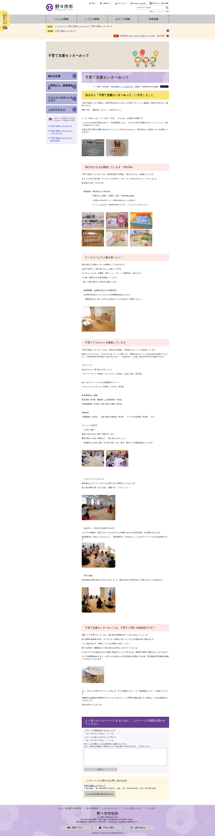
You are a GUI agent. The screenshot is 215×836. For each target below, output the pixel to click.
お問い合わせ (139, 827)
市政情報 (154, 19)
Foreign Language (139, 3)
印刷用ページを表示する (123, 87)
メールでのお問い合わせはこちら (99, 794)
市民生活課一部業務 (116, 822)
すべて (153, 11)
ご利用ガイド (106, 3)
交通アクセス (77, 827)
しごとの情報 (92, 19)
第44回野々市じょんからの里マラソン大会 (137, 36)
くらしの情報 (61, 19)
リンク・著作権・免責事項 (70, 808)
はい (88, 733)
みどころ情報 (123, 19)
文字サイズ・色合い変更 (160, 3)
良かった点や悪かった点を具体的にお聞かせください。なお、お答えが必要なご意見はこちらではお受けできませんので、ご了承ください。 (118, 745)
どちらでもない (99, 733)
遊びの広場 (54, 76)
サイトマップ (122, 3)
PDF (167, 11)
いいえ (110, 733)
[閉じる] (168, 36)
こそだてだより (56, 109)
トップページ (60, 26)
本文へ (93, 3)
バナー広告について (133, 808)
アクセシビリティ (111, 808)
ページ (161, 11)
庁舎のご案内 (108, 827)
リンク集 (151, 808)
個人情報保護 (92, 808)
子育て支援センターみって (78, 26)
